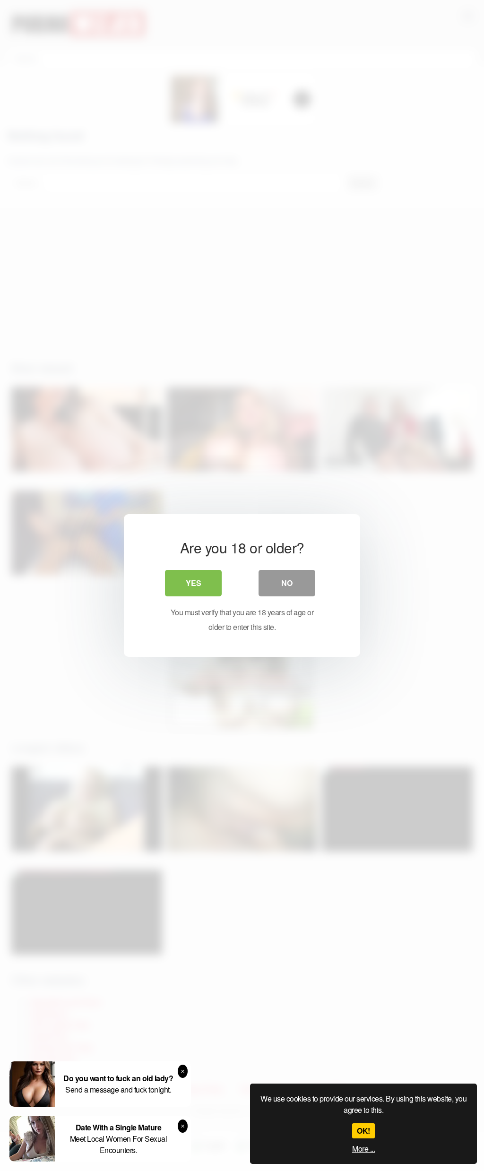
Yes (193, 582)
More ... (363, 1148)
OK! (363, 1130)
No (287, 582)
